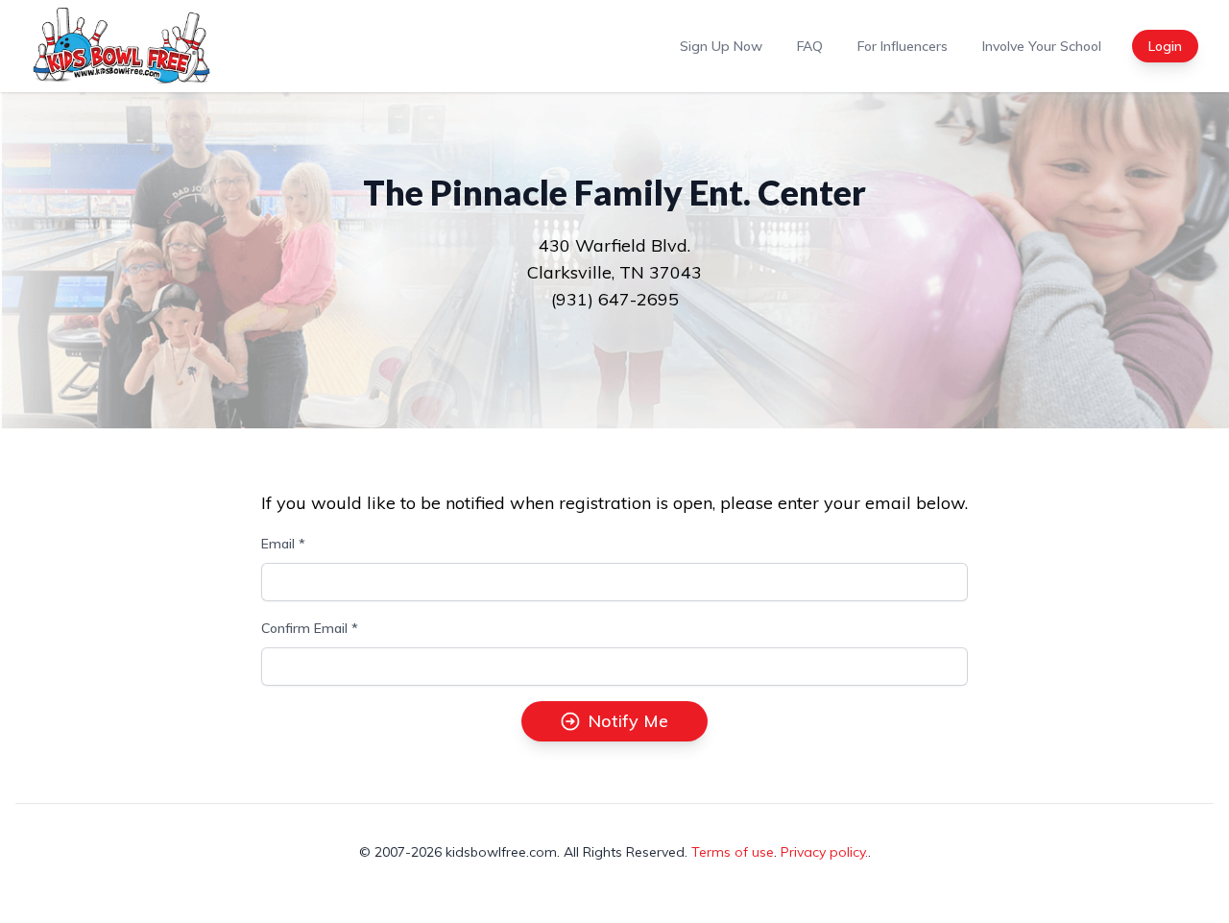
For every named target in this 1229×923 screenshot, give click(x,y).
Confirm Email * (309, 628)
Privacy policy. (824, 852)
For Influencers (902, 46)
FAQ (810, 46)
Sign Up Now (721, 46)
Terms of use (732, 852)
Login (1165, 46)
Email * (283, 543)
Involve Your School (1041, 46)
